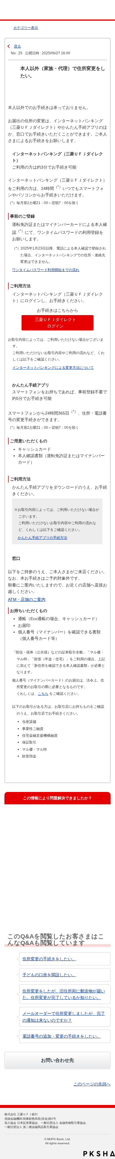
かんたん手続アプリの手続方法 (42, 537)
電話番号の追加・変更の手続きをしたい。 (61, 1036)
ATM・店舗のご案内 (26, 599)
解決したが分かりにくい (35, 846)
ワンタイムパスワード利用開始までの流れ (45, 270)
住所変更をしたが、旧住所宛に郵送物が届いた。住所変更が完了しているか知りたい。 (63, 994)
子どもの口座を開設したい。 (49, 974)
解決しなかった (27, 872)
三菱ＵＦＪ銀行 (98, 10)
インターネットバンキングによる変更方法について (53, 367)
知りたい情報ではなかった (37, 899)
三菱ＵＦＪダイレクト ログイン (55, 322)
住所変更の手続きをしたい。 (49, 958)
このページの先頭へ (92, 1084)
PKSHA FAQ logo (99, 1154)
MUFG (18, 10)
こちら (43, 693)
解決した (21, 819)
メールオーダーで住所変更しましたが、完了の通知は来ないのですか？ (63, 1016)
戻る (17, 46)
